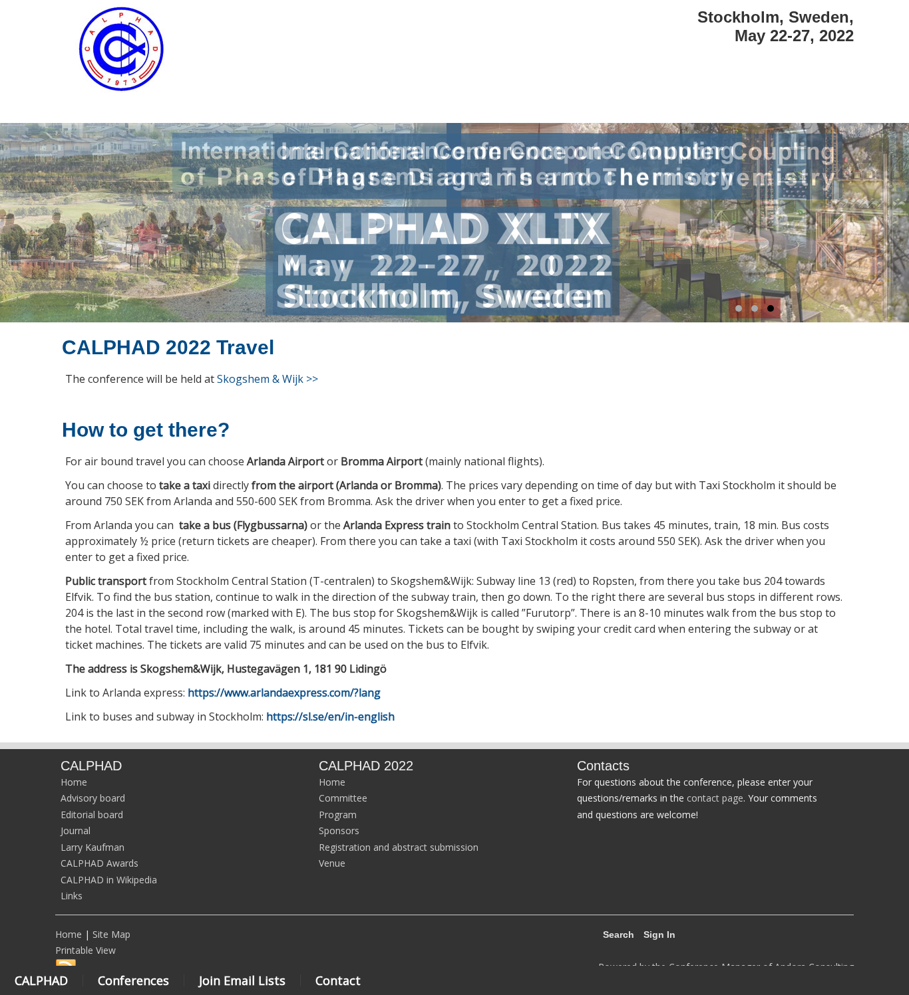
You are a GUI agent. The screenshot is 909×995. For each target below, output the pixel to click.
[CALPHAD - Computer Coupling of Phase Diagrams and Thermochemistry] (121, 91)
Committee (343, 798)
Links (72, 895)
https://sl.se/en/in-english (330, 716)
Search (618, 934)
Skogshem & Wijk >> (267, 379)
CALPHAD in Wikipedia (109, 879)
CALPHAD (41, 980)
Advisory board (93, 798)
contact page (715, 798)
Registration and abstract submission (398, 847)
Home (74, 782)
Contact (338, 980)
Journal (76, 830)
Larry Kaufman (92, 847)
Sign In (659, 934)
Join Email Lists (242, 980)
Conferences (133, 980)
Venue (332, 863)
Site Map (111, 934)
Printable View (85, 950)
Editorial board (92, 814)
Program (338, 814)
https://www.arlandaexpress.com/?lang (284, 692)
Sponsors (339, 830)
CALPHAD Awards (99, 863)
